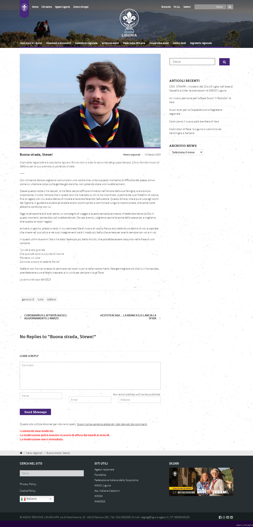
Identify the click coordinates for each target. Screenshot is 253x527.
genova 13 (28, 299)
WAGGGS (99, 501)
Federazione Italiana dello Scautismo (116, 480)
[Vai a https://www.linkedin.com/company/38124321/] (231, 517)
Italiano (31, 498)
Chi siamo (47, 7)
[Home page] (24, 11)
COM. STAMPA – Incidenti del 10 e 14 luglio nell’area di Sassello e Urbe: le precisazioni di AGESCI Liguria (201, 88)
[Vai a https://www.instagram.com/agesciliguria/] (224, 517)
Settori (187, 7)
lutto (40, 299)
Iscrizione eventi (110, 43)
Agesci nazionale (104, 469)
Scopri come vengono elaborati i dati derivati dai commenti (112, 424)
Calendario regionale (86, 43)
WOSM (98, 496)
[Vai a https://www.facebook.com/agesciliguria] (220, 517)
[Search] (230, 6)
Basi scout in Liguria (31, 43)
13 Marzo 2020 (152, 154)
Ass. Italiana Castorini (107, 491)
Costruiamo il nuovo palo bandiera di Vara (194, 121)
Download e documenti (58, 43)
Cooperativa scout (159, 43)
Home (35, 7)
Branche (166, 7)
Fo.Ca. (177, 7)
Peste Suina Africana (134, 43)
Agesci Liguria (62, 7)
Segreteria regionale (201, 43)
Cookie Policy (28, 491)
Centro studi (179, 43)
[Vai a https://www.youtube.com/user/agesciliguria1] (227, 517)
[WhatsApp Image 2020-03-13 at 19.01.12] (90, 100)
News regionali (131, 154)
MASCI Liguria (102, 485)
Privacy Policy (28, 484)
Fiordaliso (100, 475)
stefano (51, 299)
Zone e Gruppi (80, 7)
